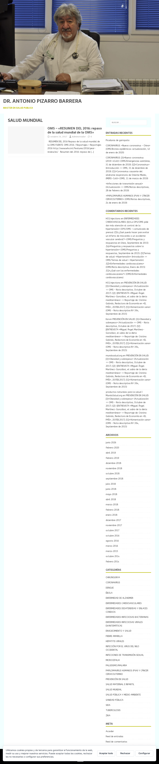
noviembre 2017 (114, 525)
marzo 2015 (112, 551)
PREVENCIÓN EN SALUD (117, 679)
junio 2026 (111, 442)
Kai (107, 319)
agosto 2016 (112, 541)
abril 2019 (111, 453)
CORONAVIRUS (113, 582)
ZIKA (108, 715)
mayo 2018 (111, 494)
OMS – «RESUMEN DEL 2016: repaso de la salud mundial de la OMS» (75, 130)
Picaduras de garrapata (117, 140)
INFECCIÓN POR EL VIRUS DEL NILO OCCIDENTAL (122, 648)
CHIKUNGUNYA (113, 577)
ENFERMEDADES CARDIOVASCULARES (124, 603)
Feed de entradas (114, 736)
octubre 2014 (112, 556)
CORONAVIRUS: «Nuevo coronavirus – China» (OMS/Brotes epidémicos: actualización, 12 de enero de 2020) (128, 149)
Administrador (79, 136)
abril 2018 (111, 499)
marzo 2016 (112, 546)
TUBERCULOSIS (113, 710)
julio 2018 (111, 484)
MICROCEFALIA (113, 660)
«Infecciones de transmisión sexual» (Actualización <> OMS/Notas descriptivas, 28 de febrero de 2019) (127, 187)
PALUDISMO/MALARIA (116, 665)
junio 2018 (111, 489)
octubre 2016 (112, 535)
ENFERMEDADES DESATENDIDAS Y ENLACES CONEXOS (127, 610)
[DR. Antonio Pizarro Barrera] (79, 93)
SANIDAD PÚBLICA (114, 700)
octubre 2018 (112, 473)
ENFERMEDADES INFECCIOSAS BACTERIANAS (127, 617)
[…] (92, 152)
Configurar (144, 753)
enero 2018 (111, 515)
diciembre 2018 (113, 463)
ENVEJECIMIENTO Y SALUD (118, 631)
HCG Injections (113, 218)
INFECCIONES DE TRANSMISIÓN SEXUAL (125, 655)
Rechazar (125, 753)
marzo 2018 (112, 504)
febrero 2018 (112, 510)
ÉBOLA (109, 593)
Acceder (110, 731)
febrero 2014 (112, 561)
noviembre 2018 (114, 468)
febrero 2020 (112, 447)
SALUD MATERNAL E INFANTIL (120, 684)
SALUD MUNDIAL (114, 689)
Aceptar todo (106, 753)
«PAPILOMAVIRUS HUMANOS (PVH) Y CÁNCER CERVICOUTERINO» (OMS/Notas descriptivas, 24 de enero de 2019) (128, 199)
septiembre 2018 (114, 478)
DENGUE (110, 588)
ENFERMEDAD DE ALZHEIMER (119, 598)
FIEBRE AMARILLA (114, 636)
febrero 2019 (112, 458)
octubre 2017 (112, 530)
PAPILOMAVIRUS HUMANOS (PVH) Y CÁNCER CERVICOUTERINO (127, 672)
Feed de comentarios (116, 741)
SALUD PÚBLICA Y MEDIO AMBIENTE (123, 694)
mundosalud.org (114, 355)
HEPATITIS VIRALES (115, 641)
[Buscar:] (128, 122)
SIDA (108, 705)
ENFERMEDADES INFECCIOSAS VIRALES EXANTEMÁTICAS (124, 624)
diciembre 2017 (113, 520)
